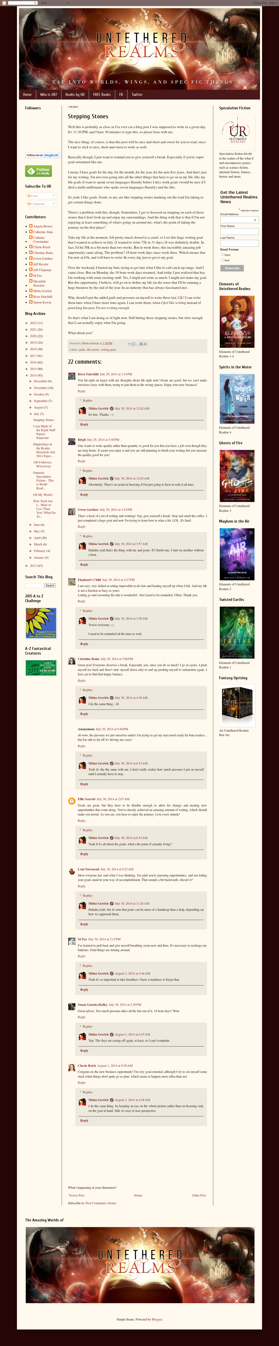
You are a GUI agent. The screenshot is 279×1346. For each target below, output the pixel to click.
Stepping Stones (43, 420)
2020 (33, 336)
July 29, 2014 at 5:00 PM (117, 659)
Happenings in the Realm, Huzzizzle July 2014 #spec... (44, 450)
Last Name (227, 237)
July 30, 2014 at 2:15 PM (104, 939)
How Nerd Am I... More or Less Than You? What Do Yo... (44, 509)
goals (82, 349)
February (40, 550)
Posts (34, 196)
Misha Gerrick (98, 408)
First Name (227, 226)
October (39, 394)
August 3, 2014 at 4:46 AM (132, 973)
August (39, 407)
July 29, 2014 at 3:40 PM (103, 439)
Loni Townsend (88, 869)
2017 (33, 355)
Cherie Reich (87, 1065)
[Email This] (130, 344)
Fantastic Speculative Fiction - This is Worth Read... (43, 480)
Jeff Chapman (42, 270)
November (41, 388)
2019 (33, 342)
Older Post (199, 1195)
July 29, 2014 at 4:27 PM (118, 579)
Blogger (157, 1319)
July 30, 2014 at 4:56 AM (131, 697)
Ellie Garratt (86, 799)
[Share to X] (137, 344)
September (41, 401)
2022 (33, 323)
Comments (37, 204)
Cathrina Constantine (41, 239)
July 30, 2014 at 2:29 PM (125, 1004)
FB (121, 94)
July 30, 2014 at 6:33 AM (131, 763)
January (39, 557)
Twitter (137, 94)
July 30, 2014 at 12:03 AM (132, 478)
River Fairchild (88, 374)
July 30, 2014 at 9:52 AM (116, 869)
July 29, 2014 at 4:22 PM (116, 509)
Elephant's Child (89, 579)
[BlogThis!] (134, 344)
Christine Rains (88, 658)
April (37, 537)
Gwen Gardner (88, 509)
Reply (82, 391)
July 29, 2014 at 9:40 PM (112, 729)
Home (27, 94)
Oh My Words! (43, 494)
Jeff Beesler (40, 264)
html (227, 255)
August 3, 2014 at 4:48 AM (132, 1100)
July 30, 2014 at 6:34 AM (131, 837)
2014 (33, 375)
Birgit (82, 439)
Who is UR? (48, 94)
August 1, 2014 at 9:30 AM (115, 1065)
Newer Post (76, 1195)
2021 (33, 329)
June (37, 524)
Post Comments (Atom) (101, 1203)
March (38, 544)
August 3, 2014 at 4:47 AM (132, 1034)
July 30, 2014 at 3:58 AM (131, 618)
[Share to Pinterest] (145, 344)
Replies (88, 400)
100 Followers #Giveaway (42, 464)
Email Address (238, 214)
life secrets (93, 349)
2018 (33, 349)
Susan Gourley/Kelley (93, 1004)
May (37, 531)
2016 (33, 362)
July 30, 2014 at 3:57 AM (131, 544)
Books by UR (75, 94)
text (227, 260)
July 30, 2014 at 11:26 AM (132, 903)
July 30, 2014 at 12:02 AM (132, 408)
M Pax (82, 939)
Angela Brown (42, 226)
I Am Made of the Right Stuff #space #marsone (44, 432)
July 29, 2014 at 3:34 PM (116, 374)
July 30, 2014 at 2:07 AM (113, 799)
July (37, 414)
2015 (33, 369)
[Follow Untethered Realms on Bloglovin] (42, 157)
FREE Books (102, 94)
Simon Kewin (42, 302)
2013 (33, 565)
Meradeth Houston (39, 283)
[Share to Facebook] (141, 344)
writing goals (108, 349)
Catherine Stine (43, 232)
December (41, 381)
